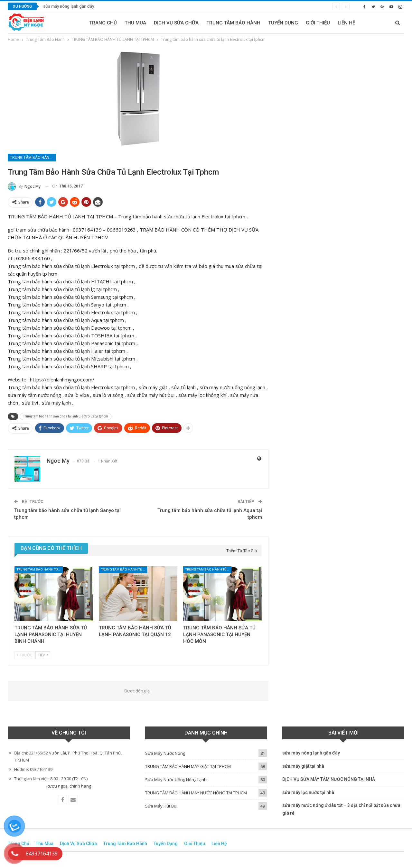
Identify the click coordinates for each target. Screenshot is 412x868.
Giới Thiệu (318, 23)
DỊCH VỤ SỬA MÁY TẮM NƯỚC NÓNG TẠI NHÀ (328, 779)
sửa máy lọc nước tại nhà (308, 792)
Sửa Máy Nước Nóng (165, 753)
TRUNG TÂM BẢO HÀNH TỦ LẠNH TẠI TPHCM (33, 157)
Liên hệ (346, 23)
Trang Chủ (103, 23)
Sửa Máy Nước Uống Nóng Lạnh (176, 779)
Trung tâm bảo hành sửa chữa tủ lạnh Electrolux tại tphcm (65, 416)
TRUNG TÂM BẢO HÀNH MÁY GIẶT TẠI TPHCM (188, 766)
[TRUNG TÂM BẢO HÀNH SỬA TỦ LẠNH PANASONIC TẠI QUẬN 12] (138, 593)
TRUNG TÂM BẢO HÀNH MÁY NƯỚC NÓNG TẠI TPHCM (196, 793)
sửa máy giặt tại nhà (303, 766)
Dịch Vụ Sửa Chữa (176, 23)
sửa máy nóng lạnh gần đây (68, 6)
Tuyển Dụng (283, 23)
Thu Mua (135, 23)
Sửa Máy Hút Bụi (161, 806)
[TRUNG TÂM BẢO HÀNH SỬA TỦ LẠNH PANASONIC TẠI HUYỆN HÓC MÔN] (222, 593)
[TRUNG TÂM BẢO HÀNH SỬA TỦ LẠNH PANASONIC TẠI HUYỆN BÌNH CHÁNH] (53, 593)
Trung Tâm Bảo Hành (233, 23)
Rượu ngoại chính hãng (68, 786)
